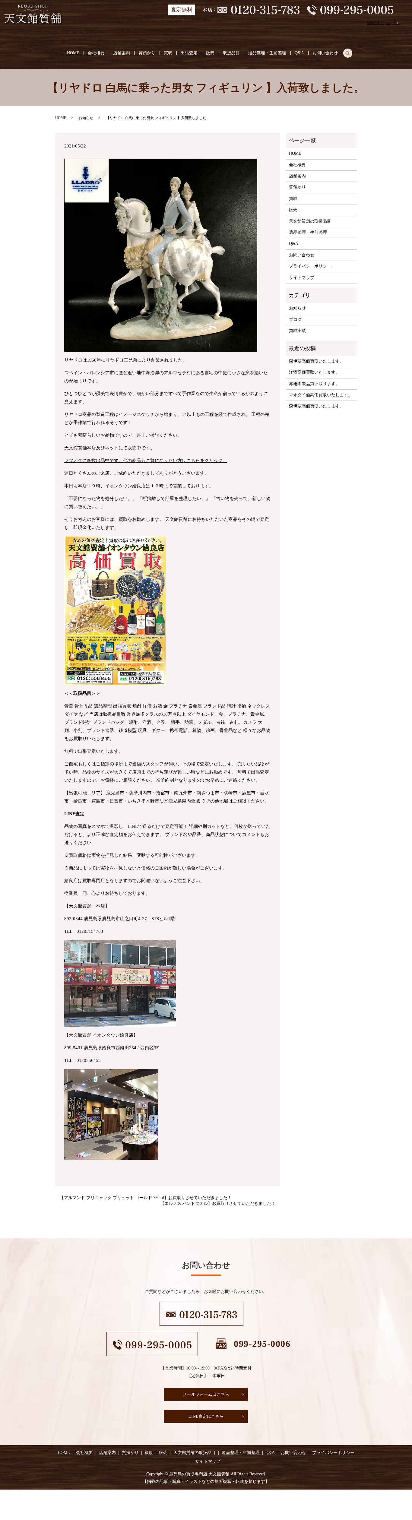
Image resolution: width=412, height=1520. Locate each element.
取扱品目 (231, 53)
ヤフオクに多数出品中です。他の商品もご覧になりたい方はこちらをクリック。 (145, 460)
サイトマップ (301, 277)
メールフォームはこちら (206, 1394)
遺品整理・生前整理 (267, 53)
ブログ (295, 319)
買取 (168, 53)
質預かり (146, 53)
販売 (210, 53)
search (351, 52)
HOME (73, 53)
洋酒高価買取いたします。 (314, 372)
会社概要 (96, 53)
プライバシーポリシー (310, 266)
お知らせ (86, 118)
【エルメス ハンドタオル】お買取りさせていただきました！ (217, 1203)
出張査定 (189, 53)
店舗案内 (121, 53)
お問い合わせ (325, 53)
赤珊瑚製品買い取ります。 (314, 384)
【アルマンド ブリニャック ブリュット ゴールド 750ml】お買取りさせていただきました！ (146, 1197)
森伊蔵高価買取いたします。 (316, 361)
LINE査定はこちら (206, 1416)
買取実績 (297, 330)
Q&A (299, 53)
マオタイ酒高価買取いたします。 (320, 395)
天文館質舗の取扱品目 (310, 221)
